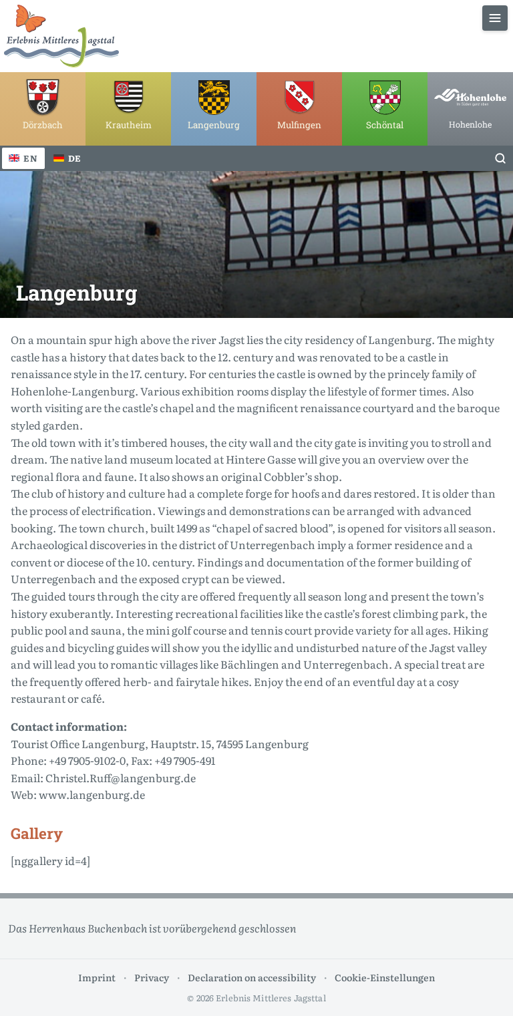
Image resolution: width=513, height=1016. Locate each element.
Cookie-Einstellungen (385, 977)
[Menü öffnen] (495, 18)
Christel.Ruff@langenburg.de (120, 778)
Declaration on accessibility (252, 977)
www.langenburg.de (92, 794)
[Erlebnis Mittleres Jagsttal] (61, 36)
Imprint (97, 977)
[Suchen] (500, 158)
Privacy (151, 977)
